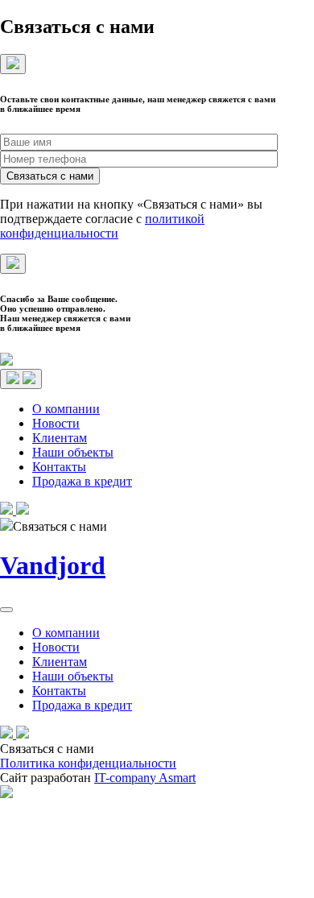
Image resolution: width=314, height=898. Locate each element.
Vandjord (52, 565)
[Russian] (290, 508)
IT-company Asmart (145, 777)
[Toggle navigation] (21, 379)
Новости (56, 423)
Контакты (59, 467)
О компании (66, 409)
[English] (307, 508)
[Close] (13, 64)
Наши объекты (73, 452)
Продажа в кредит (82, 481)
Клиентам (59, 438)
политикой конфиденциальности (102, 226)
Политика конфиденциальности (88, 763)
